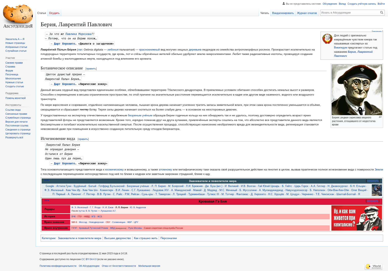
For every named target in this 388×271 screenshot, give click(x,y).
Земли (379, 169)
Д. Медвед (210, 190)
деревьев (195, 49)
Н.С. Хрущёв (276, 194)
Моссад (83, 222)
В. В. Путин (91, 211)
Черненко (307, 194)
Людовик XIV (161, 190)
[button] (14, 137)
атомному (165, 169)
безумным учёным (140, 115)
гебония (113, 49)
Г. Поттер (89, 194)
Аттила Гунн (63, 186)
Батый (92, 186)
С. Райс (117, 194)
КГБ (93, 216)
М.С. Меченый (228, 190)
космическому (114, 169)
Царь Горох (301, 186)
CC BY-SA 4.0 (89, 259)
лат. (80, 49)
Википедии (340, 47)
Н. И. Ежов (107, 207)
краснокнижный (149, 49)
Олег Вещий (358, 190)
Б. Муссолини (248, 190)
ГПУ (80, 216)
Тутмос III (213, 194)
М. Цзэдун (292, 194)
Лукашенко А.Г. (108, 211)
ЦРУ (136, 222)
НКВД (87, 216)
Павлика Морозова (78, 34)
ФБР (129, 222)
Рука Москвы (135, 228)
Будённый (80, 186)
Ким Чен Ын (90, 190)
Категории (48, 238)
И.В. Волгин (248, 186)
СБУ (108, 222)
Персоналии (168, 238)
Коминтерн (106, 190)
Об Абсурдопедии (89, 266)
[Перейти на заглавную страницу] (18, 16)
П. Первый (59, 194)
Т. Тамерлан (162, 194)
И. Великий (231, 186)
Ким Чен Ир (73, 190)
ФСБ (99, 216)
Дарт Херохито (64, 43)
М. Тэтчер (227, 194)
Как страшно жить (145, 238)
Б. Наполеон (317, 190)
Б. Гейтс (287, 186)
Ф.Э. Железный (53, 190)
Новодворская (96, 222)
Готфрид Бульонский (111, 186)
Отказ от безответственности (119, 266)
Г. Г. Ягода (95, 207)
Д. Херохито (258, 194)
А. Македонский (181, 190)
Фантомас (242, 194)
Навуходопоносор (296, 190)
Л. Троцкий (179, 194)
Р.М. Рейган (132, 194)
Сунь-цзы (147, 194)
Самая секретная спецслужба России (163, 228)
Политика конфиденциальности (58, 266)
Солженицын (118, 222)
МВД (112, 228)
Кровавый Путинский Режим (93, 228)
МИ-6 (74, 222)
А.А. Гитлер (318, 186)
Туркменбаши (196, 194)
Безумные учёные (138, 186)
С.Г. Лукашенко (141, 190)
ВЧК (74, 216)
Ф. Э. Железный (80, 207)
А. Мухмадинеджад (271, 190)
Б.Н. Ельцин (357, 186)
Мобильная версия (149, 266)
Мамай (197, 190)
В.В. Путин (104, 194)
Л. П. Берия (158, 186)
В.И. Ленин (122, 190)
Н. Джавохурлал (338, 186)
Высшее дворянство (117, 238)
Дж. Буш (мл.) (213, 186)
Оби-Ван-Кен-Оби (338, 190)
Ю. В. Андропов (138, 207)
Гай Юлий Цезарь (268, 186)
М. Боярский (175, 186)
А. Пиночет (74, 194)
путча (81, 211)
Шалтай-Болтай (346, 194)
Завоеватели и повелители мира (79, 238)
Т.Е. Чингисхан (325, 194)
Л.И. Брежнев (194, 186)
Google (50, 186)
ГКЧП (74, 228)
